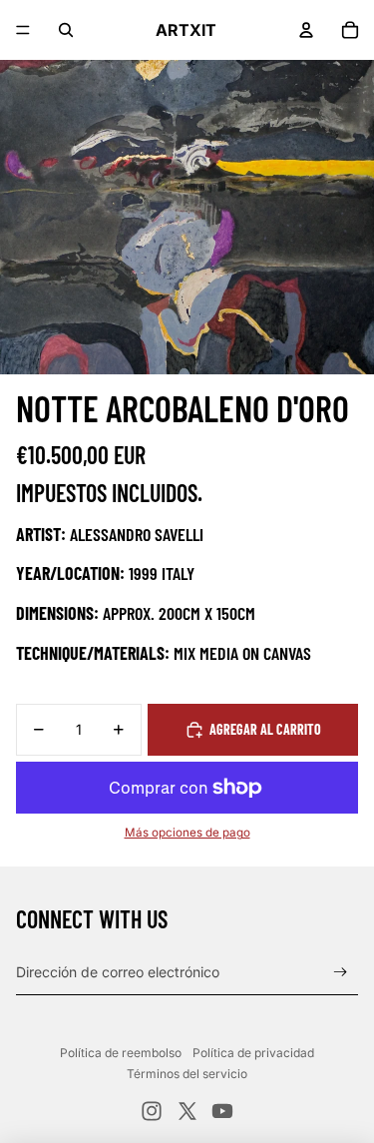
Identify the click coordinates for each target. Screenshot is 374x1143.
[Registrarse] (340, 972)
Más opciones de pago (187, 833)
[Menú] (23, 30)
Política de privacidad (253, 1052)
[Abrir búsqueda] (66, 30)
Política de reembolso (121, 1052)
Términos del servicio (187, 1073)
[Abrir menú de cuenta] (306, 30)
